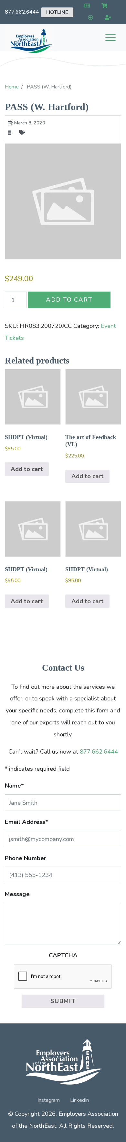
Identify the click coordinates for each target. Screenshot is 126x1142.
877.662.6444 (22, 12)
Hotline (57, 12)
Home (12, 86)
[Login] (89, 18)
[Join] (106, 18)
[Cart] (103, 6)
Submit (63, 1001)
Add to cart (69, 299)
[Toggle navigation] (110, 37)
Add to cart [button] (27, 469)
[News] (85, 6)
